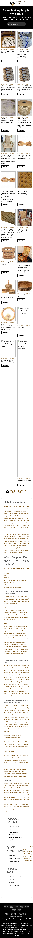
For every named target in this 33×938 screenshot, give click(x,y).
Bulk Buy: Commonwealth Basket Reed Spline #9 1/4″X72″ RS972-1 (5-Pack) (8, 327)
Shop (6, 913)
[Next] (25, 491)
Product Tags (19, 914)
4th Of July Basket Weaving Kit (6, 263)
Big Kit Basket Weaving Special (7, 298)
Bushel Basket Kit (22, 327)
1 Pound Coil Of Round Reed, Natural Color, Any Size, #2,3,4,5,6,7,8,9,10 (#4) (24, 88)
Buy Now (5, 61)
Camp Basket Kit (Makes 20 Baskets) (24, 480)
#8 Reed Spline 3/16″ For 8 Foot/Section (8, 52)
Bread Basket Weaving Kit (23, 295)
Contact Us (20, 916)
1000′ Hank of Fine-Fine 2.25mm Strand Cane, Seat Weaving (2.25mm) (24, 156)
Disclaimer (13, 913)
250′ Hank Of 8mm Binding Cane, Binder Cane (23, 231)
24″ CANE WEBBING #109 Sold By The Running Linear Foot (23, 193)
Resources (12, 916)
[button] (2, 3)
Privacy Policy (22, 913)
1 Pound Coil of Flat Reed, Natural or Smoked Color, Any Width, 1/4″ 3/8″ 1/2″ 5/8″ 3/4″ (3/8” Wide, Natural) (24, 54)
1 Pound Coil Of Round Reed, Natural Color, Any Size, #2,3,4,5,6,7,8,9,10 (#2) (8, 88)
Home (4, 18)
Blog (26, 914)
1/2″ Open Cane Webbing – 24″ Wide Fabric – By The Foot (7, 120)
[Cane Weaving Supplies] (17, 3)
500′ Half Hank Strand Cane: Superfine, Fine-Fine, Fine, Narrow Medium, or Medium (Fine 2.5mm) (23, 269)
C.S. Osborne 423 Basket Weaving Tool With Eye (8, 361)
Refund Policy (9, 914)
